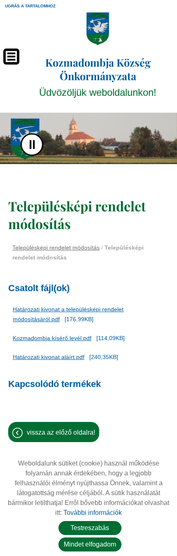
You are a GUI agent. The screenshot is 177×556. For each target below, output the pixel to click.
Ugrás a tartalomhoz (30, 6)
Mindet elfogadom (90, 544)
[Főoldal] (97, 28)
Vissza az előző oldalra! (61, 432)
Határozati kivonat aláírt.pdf (48, 357)
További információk (92, 512)
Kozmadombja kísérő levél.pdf (52, 338)
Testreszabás (89, 527)
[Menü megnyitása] (11, 56)
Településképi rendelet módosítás (56, 247)
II (32, 144)
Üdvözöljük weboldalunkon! (97, 77)
